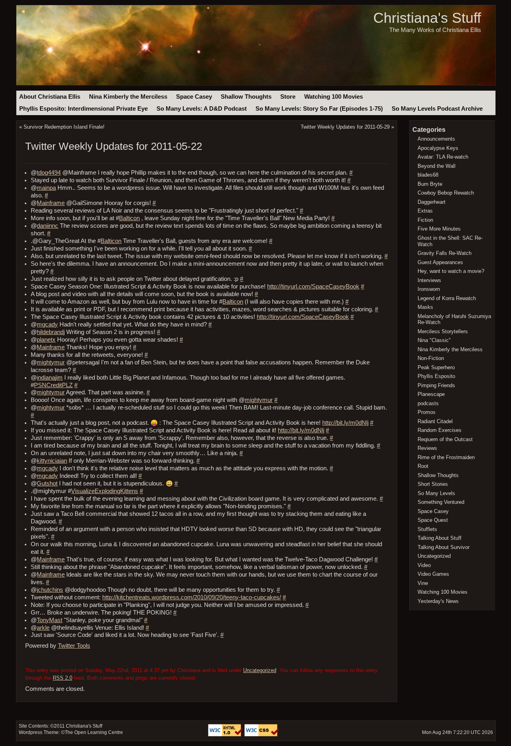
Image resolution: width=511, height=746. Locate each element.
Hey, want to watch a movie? (451, 271)
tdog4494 (49, 172)
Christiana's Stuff (427, 18)
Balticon (129, 218)
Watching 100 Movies (333, 96)
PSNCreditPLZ (53, 385)
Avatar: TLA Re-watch (443, 157)
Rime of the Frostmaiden (446, 457)
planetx (46, 339)
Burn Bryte (430, 184)
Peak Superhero (436, 367)
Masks (425, 307)
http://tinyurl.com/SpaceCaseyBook (313, 286)
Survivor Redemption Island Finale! (64, 127)
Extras (425, 211)
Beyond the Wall (437, 166)
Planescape (431, 394)
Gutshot (47, 483)
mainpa (46, 188)
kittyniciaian (52, 461)
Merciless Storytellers (443, 331)
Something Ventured (441, 502)
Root (423, 466)
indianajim (50, 377)
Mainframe (51, 203)
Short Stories (433, 484)
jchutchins (50, 590)
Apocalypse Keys (438, 148)
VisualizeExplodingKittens (104, 491)
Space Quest (433, 520)
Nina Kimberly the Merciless (128, 96)
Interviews (429, 280)
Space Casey (194, 96)
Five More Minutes (439, 229)
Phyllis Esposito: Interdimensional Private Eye (83, 108)
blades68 (428, 175)
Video (424, 565)
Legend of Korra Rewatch (447, 298)
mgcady (47, 324)
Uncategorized (259, 670)
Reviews (427, 448)
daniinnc (47, 226)
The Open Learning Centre (94, 732)
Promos (427, 412)
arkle (43, 628)
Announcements (436, 139)
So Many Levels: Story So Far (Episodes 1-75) (319, 108)
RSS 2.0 (62, 678)
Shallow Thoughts (246, 96)
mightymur (51, 362)
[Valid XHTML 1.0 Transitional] (226, 735)
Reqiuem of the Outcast (445, 439)
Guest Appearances (440, 262)
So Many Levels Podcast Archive (437, 108)
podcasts (428, 403)
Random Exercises (439, 430)
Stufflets (427, 529)
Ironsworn (429, 289)
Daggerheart (432, 202)
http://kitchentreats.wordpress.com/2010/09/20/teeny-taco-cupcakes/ (191, 597)
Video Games (433, 574)
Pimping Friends (436, 385)
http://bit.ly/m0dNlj (345, 423)
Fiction (425, 220)
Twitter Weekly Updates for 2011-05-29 (345, 127)
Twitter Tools (74, 646)
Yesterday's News (438, 601)
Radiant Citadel (435, 421)
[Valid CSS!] (261, 735)
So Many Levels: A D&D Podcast (201, 108)
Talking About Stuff (439, 538)
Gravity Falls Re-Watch (444, 253)
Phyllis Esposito (436, 376)
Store (287, 96)
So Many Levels (436, 493)
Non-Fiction (431, 358)
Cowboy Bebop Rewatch (446, 193)
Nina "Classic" (434, 340)
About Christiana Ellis (49, 96)
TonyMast (49, 620)
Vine (423, 583)
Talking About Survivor (443, 547)
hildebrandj (51, 332)
